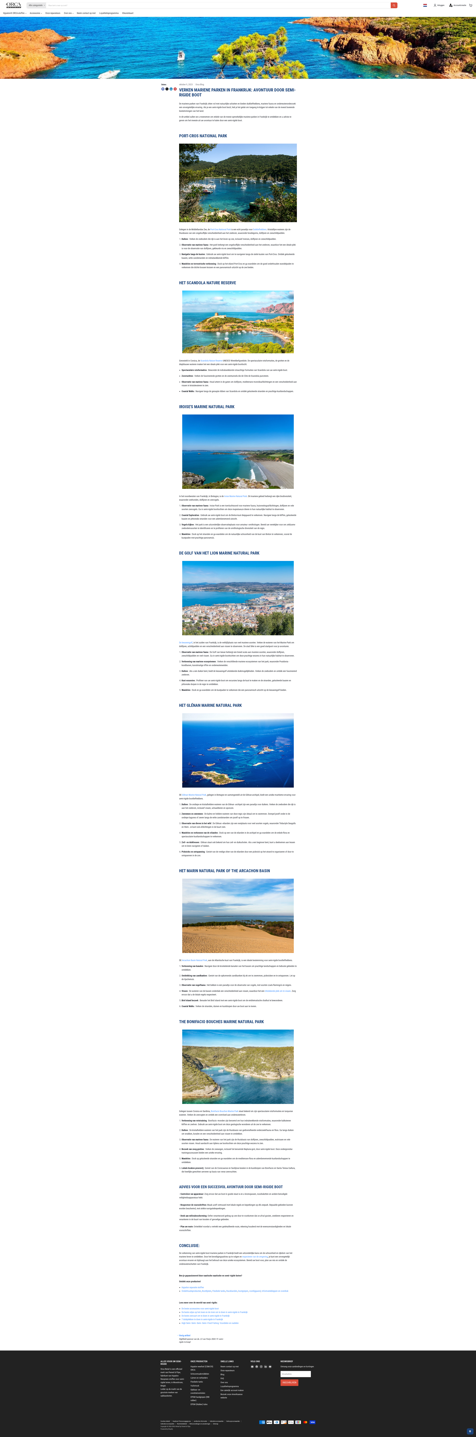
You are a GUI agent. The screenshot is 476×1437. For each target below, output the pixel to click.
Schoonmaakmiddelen (200, 1374)
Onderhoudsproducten (191, 1291)
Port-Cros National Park (220, 229)
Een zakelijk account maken (232, 1390)
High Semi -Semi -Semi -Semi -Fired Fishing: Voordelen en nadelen (210, 1323)
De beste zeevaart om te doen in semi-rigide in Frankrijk (206, 1315)
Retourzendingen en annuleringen (200, 1424)
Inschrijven (289, 1382)
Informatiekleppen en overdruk (275, 1291)
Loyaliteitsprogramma (109, 13)
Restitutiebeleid (182, 1424)
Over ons (68, 13)
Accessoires (35, 13)
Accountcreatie (460, 5)
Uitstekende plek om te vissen (278, 991)
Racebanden (231, 1291)
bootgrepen (243, 1291)
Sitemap (215, 1424)
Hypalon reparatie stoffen (193, 1287)
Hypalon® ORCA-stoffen (14, 13)
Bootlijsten (206, 1291)
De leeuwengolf (186, 642)
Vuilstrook (195, 1385)
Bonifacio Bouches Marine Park (224, 1111)
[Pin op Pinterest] (175, 88)
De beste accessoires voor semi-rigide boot (200, 1308)
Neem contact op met (86, 13)
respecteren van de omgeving (255, 1256)
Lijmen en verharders (199, 1378)
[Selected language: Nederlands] (425, 5)
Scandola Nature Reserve (211, 360)
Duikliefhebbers (260, 229)
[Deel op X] (166, 88)
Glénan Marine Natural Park (194, 795)
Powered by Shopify (167, 1429)
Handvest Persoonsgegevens (182, 1421)
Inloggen (440, 5)
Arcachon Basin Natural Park (194, 960)
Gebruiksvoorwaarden (216, 1421)
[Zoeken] (394, 5)
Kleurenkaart (127, 13)
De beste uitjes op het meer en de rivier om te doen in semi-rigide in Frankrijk (215, 1312)
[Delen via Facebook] (162, 88)
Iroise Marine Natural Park (235, 496)
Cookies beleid (165, 1421)
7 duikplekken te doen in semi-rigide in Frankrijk (202, 1319)
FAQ (222, 1378)
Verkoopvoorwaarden (233, 1421)
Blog (222, 1374)
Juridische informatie (200, 1421)
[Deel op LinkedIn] (171, 88)
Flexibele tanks (218, 1291)
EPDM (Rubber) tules (199, 1404)
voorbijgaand (255, 1291)
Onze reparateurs (52, 13)
